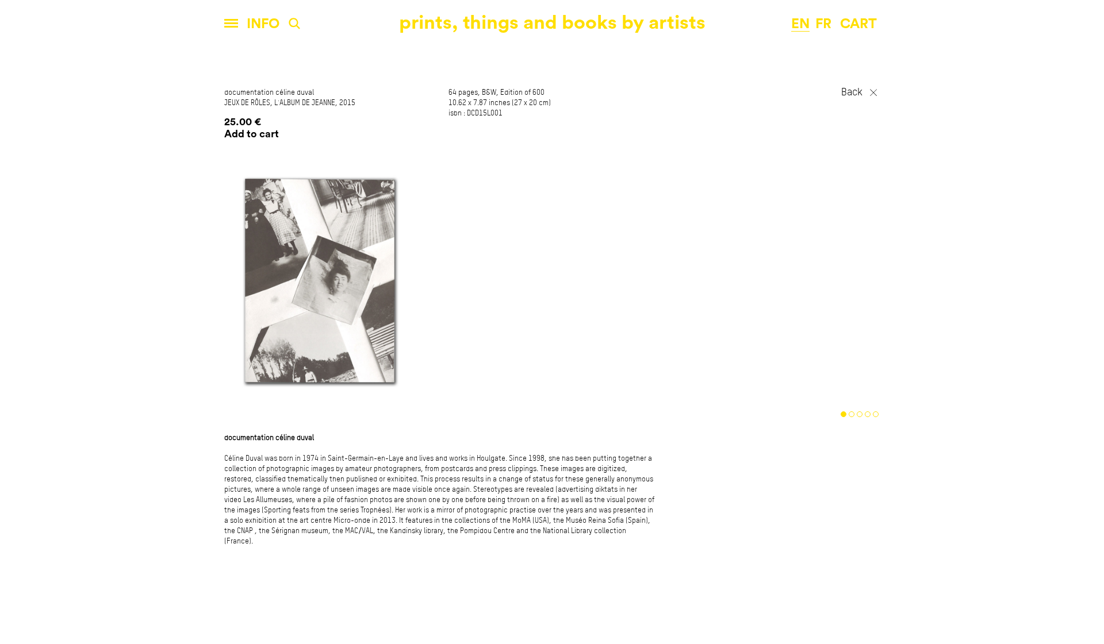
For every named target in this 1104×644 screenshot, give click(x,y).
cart (858, 24)
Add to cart (251, 134)
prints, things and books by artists (552, 22)
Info (263, 24)
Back (851, 92)
